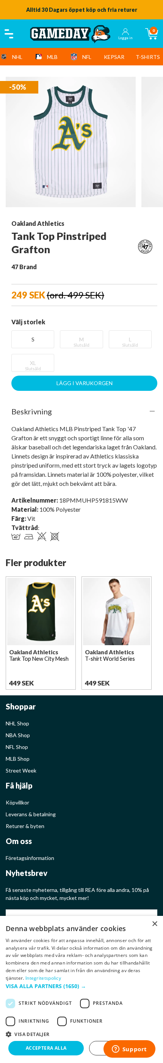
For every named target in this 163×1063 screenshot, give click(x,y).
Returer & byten (25, 826)
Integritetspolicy (43, 978)
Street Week (21, 770)
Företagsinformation (30, 858)
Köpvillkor (17, 802)
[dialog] (81, 989)
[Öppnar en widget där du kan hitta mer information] (129, 1049)
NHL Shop (17, 723)
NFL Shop (17, 747)
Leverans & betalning (31, 814)
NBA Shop (18, 735)
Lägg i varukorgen (84, 383)
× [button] (154, 924)
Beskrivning (31, 411)
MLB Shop (18, 758)
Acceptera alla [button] (46, 1048)
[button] (81, 986)
